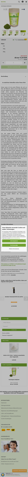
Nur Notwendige (14, 245)
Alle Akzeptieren (14, 240)
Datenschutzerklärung (15, 238)
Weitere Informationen (14, 248)
